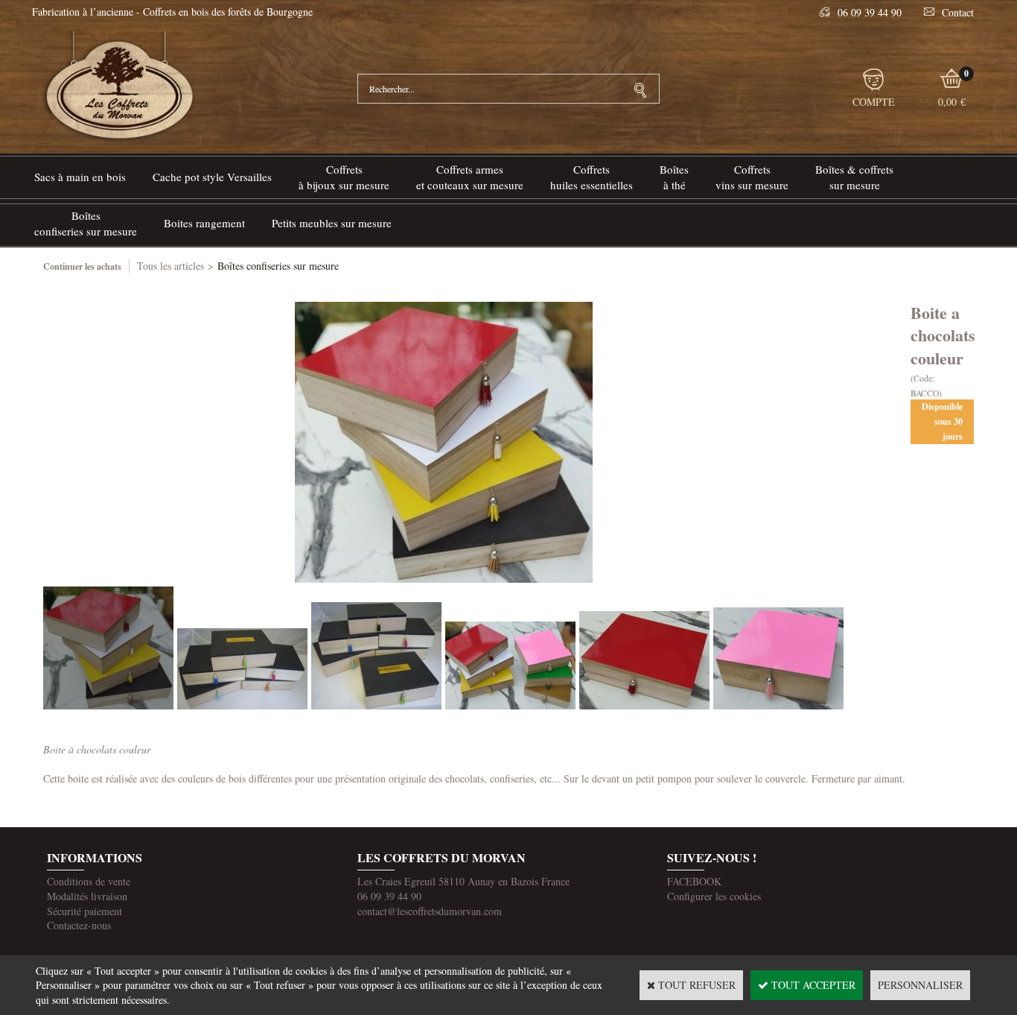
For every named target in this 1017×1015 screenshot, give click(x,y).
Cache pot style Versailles (212, 176)
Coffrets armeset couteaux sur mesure (469, 177)
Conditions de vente (88, 881)
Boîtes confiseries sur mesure (85, 223)
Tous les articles (170, 266)
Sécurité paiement (84, 911)
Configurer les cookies (714, 896)
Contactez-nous (79, 925)
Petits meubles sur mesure (332, 222)
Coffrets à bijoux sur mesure (344, 177)
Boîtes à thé (674, 177)
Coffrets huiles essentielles (591, 177)
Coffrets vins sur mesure (751, 177)
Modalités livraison (87, 896)
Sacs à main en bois (80, 176)
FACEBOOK (694, 881)
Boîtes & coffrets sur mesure (854, 177)
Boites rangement (204, 222)
